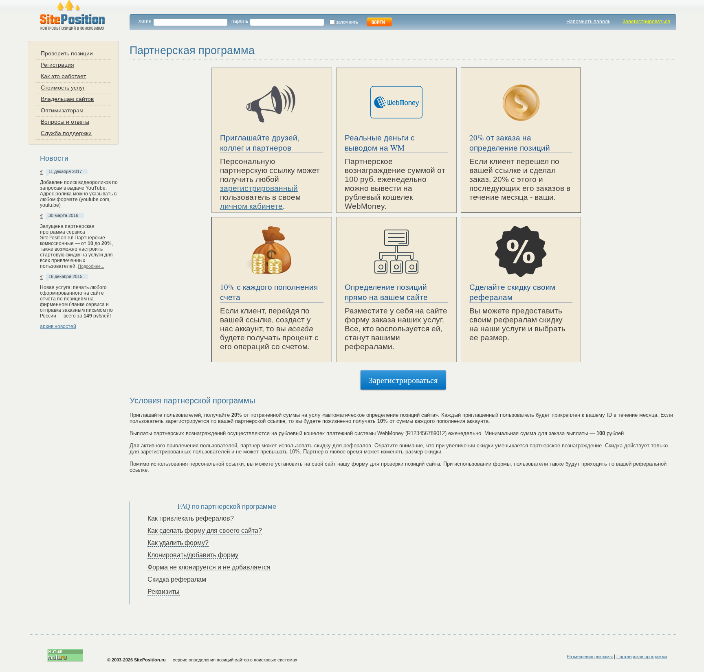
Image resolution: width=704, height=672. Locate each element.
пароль (239, 21)
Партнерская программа (641, 656)
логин (145, 21)
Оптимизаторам (62, 110)
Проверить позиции (67, 53)
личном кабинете (251, 206)
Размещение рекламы (590, 656)
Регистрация (57, 64)
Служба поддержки (66, 133)
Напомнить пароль (588, 21)
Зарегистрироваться (646, 21)
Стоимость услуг (63, 87)
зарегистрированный (259, 188)
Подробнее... (91, 266)
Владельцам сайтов (67, 99)
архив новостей (58, 326)
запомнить (348, 22)
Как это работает (63, 76)
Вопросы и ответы (65, 121)
